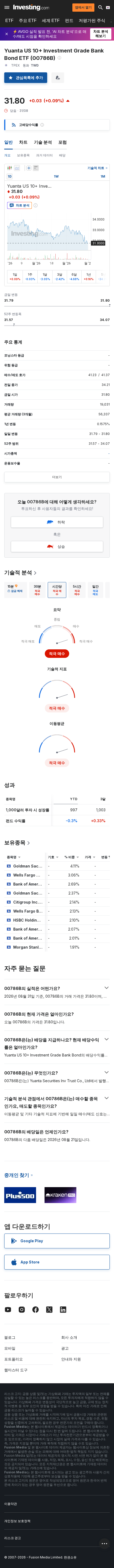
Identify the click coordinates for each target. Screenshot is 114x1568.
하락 (61, 522)
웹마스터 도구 (16, 1370)
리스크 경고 (12, 1538)
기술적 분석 (18, 572)
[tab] (15, 590)
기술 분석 (43, 142)
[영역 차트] (17, 168)
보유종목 (23, 155)
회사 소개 (69, 1337)
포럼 (62, 142)
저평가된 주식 (92, 20)
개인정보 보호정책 (17, 1521)
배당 (62, 155)
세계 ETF (51, 20)
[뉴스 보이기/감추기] (36, 168)
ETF (9, 20)
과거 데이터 (44, 155)
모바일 (9, 1348)
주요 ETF (28, 20)
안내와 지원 (71, 1359)
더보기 (57, 477)
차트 (23, 142)
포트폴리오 (13, 1359)
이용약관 (10, 1504)
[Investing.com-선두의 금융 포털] (31, 7)
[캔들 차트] (9, 168)
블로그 (9, 1337)
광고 (65, 1348)
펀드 (69, 20)
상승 (61, 546)
